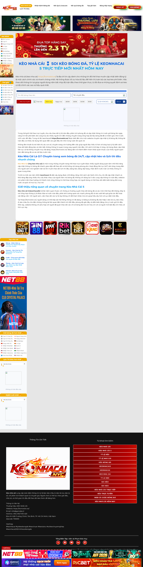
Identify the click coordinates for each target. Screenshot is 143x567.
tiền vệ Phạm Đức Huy (78, 539)
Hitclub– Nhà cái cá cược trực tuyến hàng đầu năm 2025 (14, 272)
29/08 (75, 101)
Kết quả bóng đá (77, 5)
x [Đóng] (6, 548)
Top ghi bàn (91, 5)
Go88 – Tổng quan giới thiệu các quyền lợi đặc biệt (15, 258)
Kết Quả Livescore (60, 5)
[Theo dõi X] (58, 543)
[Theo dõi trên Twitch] (85, 543)
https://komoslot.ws (47, 77)
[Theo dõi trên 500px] (78, 543)
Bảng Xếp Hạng (106, 5)
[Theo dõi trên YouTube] (71, 543)
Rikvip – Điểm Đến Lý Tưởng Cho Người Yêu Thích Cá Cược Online (15, 244)
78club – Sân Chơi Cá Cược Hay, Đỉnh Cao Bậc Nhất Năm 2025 (15, 265)
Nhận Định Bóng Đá (42, 5)
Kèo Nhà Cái (23, 164)
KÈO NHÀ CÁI (26, 5)
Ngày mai (59, 101)
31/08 (89, 101)
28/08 (67, 101)
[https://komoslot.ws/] (10, 7)
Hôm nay (49, 101)
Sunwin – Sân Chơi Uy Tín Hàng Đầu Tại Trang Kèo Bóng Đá (14, 252)
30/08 (82, 101)
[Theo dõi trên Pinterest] (65, 543)
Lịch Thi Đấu (24, 9)
